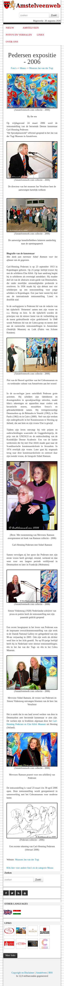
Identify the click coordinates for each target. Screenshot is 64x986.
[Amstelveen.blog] (9, 949)
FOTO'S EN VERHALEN (19, 34)
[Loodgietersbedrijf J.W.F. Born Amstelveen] (21, 949)
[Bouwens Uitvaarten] (33, 936)
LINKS (40, 34)
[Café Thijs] (9, 936)
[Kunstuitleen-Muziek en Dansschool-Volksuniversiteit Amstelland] (45, 949)
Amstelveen (41, 972)
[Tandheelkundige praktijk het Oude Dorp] (33, 949)
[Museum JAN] (21, 936)
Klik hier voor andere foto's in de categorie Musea (30, 868)
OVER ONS (12, 41)
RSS (51, 972)
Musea (23, 68)
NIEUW (10, 27)
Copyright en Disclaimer (22, 972)
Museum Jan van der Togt (41, 68)
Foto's (13, 68)
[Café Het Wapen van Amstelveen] (45, 936)
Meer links (10, 955)
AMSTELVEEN (31, 27)
